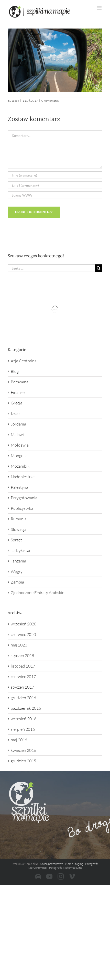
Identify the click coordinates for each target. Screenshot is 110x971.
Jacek (15, 101)
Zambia (17, 582)
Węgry (17, 571)
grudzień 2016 (23, 697)
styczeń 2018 (22, 655)
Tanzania (18, 560)
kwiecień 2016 (23, 750)
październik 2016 (26, 708)
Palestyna (19, 487)
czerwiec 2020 (23, 634)
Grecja (16, 402)
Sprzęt (16, 539)
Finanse (18, 392)
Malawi (17, 434)
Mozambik (20, 466)
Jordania (18, 424)
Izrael (15, 413)
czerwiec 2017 (23, 676)
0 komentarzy (50, 101)
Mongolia (19, 455)
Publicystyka (22, 508)
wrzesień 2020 (23, 623)
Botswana (19, 381)
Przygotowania (24, 497)
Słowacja (18, 529)
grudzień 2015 (23, 760)
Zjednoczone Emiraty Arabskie (37, 592)
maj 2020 (19, 645)
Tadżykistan (21, 550)
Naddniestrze (23, 476)
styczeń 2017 (22, 687)
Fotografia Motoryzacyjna (65, 868)
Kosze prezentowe (51, 864)
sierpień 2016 (23, 729)
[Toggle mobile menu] (99, 8)
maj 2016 (19, 739)
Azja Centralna (24, 360)
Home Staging (74, 864)
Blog (15, 371)
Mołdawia (20, 445)
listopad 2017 (23, 666)
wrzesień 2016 (23, 718)
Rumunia (19, 518)
